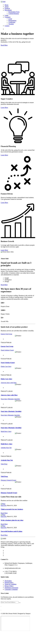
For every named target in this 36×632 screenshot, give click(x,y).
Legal (10, 19)
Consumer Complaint (11, 589)
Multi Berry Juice (6, 431)
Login (6, 15)
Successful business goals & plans (11, 531)
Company (8, 17)
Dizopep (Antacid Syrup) (8, 480)
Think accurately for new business (12, 509)
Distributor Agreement (11, 587)
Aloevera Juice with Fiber (8, 382)
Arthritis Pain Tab (6, 448)
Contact (7, 26)
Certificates (11, 22)
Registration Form (13, 12)
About (6, 6)
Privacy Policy (9, 586)
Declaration (8, 581)
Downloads (8, 10)
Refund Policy (9, 582)
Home (6, 5)
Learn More (4, 107)
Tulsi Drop (4, 464)
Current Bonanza (13, 13)
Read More (4, 45)
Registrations (12, 20)
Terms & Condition (10, 584)
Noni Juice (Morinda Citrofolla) (10, 399)
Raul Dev (4, 505)
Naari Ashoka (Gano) (7, 350)
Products (7, 8)
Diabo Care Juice (6, 366)
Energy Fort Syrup (6, 334)
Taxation (11, 24)
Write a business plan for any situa (12, 520)
